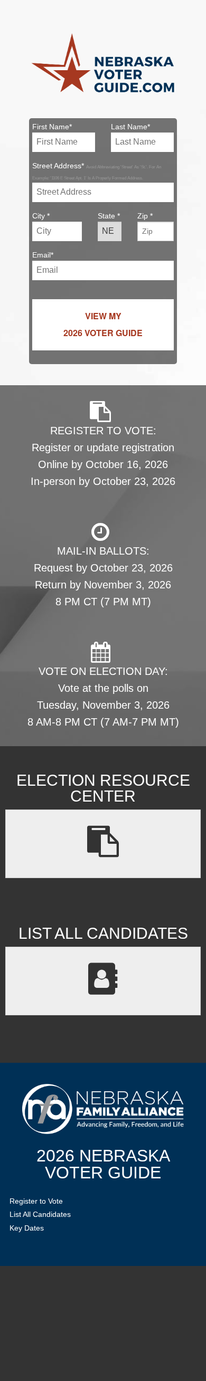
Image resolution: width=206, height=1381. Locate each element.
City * (41, 216)
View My (103, 324)
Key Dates (27, 1228)
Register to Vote (36, 1201)
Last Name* (130, 126)
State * (109, 216)
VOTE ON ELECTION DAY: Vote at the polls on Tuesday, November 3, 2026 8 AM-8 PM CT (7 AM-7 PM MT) (103, 696)
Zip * (145, 216)
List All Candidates (40, 1214)
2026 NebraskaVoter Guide (103, 1164)
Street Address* (96, 170)
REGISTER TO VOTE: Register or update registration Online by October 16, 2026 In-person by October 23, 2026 (103, 456)
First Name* (52, 126)
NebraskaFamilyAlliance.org (103, 1109)
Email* (42, 255)
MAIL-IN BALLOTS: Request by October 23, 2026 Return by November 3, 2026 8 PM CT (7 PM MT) (103, 576)
